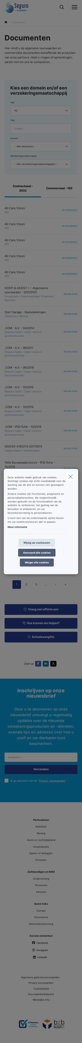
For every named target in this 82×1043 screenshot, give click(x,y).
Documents (41, 917)
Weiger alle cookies (37, 562)
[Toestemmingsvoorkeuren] (15, 1035)
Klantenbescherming (41, 923)
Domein (14, 138)
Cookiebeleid (41, 988)
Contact (41, 910)
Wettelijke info (41, 999)
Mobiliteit (41, 826)
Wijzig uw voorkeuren (36, 542)
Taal (12, 102)
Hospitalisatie (41, 846)
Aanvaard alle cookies (37, 552)
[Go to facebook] (39, 663)
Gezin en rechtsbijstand (41, 839)
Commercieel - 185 (59, 188)
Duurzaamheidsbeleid (41, 994)
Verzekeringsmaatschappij (23, 156)
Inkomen (41, 891)
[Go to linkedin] (46, 663)
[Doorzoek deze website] (62, 7)
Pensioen (41, 859)
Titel (12, 120)
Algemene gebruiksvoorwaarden (40, 977)
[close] (70, 476)
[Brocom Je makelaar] (28, 1025)
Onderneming (41, 878)
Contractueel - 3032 (23, 188)
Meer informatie (17, 526)
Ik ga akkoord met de (37, 780)
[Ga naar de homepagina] (19, 7)
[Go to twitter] (54, 663)
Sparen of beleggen (41, 853)
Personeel (41, 885)
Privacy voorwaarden (52, 780)
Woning (41, 833)
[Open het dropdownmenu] (73, 7)
